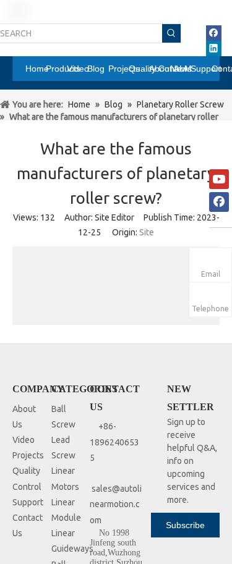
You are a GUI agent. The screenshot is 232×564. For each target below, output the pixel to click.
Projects (28, 455)
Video (23, 440)
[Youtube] (219, 179)
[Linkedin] (213, 48)
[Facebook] (213, 33)
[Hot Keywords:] (171, 33)
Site (146, 232)
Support (27, 502)
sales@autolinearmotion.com (116, 504)
